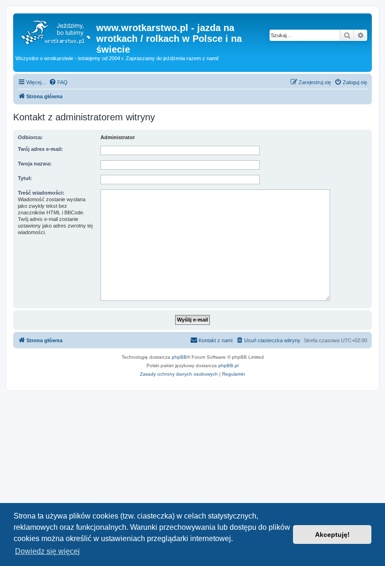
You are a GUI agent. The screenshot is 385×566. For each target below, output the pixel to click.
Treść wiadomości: (41, 193)
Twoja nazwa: (35, 163)
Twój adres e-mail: (40, 149)
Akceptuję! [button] (332, 534)
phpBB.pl (228, 365)
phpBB (179, 357)
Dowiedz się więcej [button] (47, 551)
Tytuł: (25, 178)
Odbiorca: (30, 137)
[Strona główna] (55, 31)
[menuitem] (58, 82)
